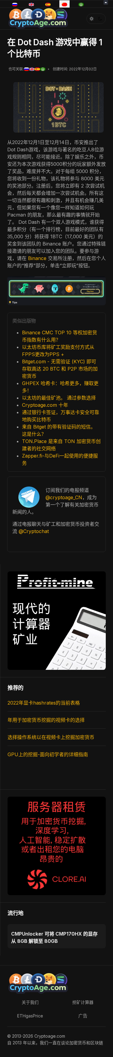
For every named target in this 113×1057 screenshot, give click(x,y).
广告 (82, 1015)
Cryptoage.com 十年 (45, 405)
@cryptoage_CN (64, 497)
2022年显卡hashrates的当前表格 (44, 703)
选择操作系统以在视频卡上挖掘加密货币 (51, 737)
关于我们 (30, 1002)
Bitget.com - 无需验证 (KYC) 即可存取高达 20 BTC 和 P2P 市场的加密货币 (60, 368)
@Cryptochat (34, 531)
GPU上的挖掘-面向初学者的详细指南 (48, 754)
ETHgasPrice (30, 1015)
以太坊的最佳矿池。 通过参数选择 (59, 398)
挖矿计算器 (82, 1002)
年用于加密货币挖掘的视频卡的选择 (46, 720)
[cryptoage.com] (37, 18)
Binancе (38, 258)
